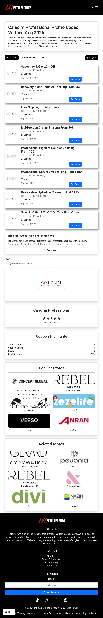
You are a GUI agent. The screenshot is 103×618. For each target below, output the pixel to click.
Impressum (51, 565)
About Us (51, 556)
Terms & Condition (51, 559)
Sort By (91, 58)
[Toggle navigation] (96, 7)
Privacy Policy (51, 562)
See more (51, 250)
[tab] (12, 57)
